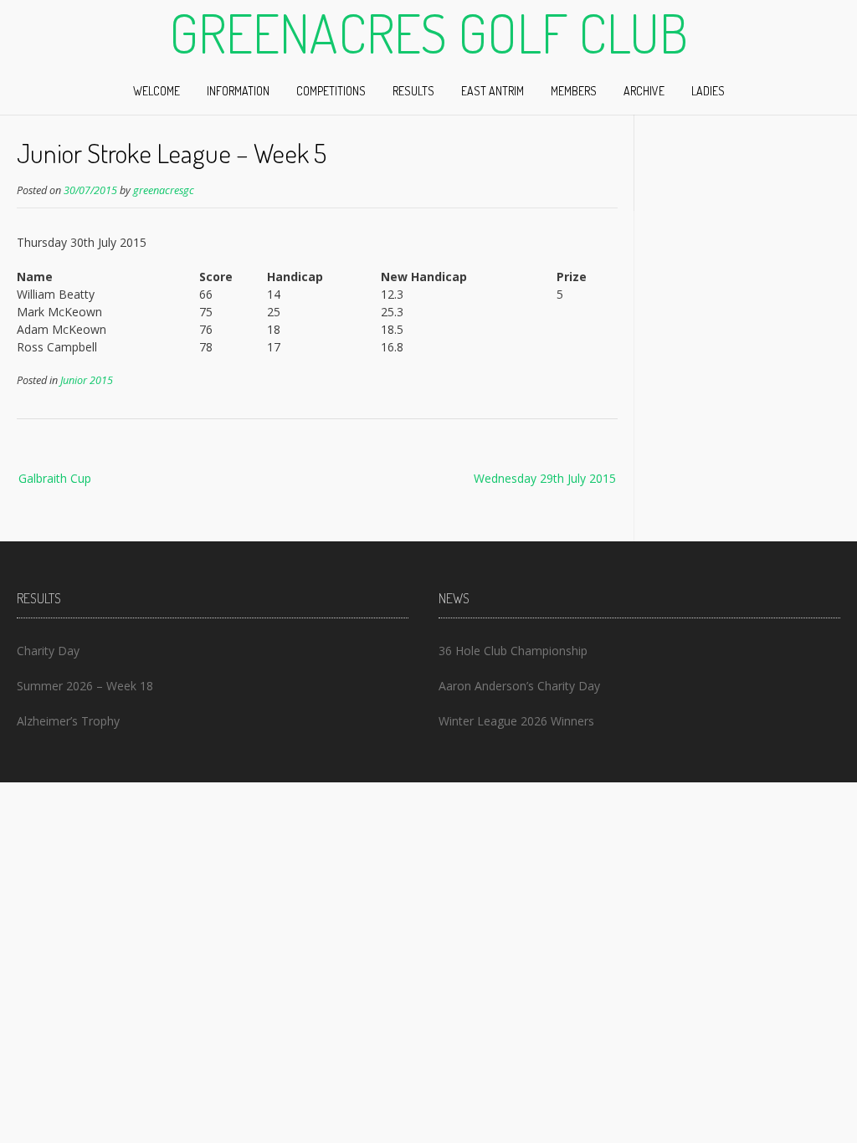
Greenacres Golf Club (428, 32)
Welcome (156, 91)
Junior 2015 (86, 380)
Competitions (331, 91)
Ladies (708, 91)
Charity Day (48, 651)
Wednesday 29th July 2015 (545, 478)
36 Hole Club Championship (513, 651)
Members (574, 91)
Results (413, 91)
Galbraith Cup (54, 478)
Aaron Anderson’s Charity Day (519, 686)
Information (238, 91)
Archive (644, 91)
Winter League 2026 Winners (516, 721)
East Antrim (492, 91)
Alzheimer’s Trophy (68, 721)
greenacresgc (163, 190)
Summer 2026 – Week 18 (85, 686)
